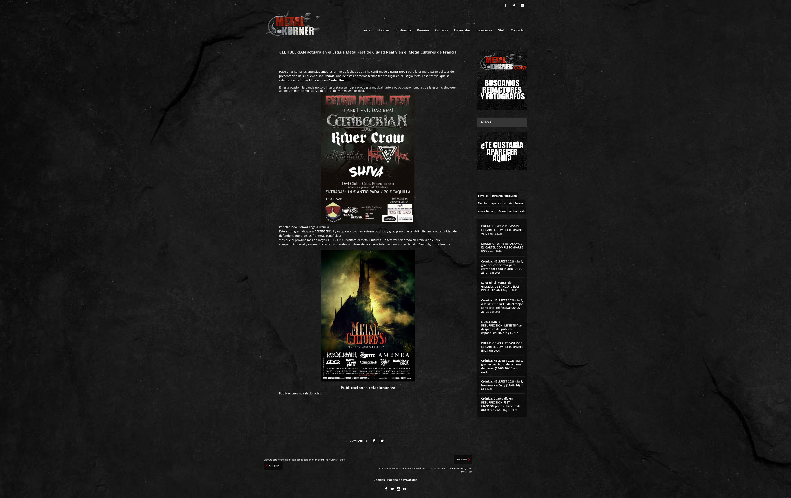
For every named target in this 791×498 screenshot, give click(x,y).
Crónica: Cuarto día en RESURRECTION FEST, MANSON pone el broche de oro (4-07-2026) (501, 404)
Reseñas (423, 30)
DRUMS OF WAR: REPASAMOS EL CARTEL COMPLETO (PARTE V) (502, 229)
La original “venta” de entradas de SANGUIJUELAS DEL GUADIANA (500, 286)
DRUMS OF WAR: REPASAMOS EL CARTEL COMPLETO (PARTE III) (502, 346)
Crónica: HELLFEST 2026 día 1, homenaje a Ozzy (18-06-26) (502, 383)
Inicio (367, 30)
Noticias (383, 30)
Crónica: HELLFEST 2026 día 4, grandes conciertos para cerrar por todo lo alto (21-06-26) (502, 267)
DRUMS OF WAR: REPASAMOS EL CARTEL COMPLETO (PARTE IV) (502, 247)
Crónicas (441, 30)
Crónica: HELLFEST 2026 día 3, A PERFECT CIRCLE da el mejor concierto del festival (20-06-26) (502, 306)
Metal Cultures (371, 240)
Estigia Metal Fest (416, 76)
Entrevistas (462, 30)
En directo (403, 30)
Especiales (484, 30)
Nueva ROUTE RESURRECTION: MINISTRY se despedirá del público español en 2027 (501, 327)
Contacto (517, 30)
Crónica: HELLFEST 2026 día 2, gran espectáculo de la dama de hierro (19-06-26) (502, 364)
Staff (501, 30)
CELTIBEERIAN (397, 71)
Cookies (379, 480)
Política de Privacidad (402, 480)
